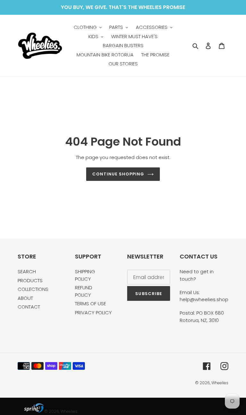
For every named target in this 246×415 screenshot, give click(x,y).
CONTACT (29, 306)
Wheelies (219, 382)
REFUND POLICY (83, 291)
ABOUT (25, 298)
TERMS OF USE (90, 303)
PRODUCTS (30, 280)
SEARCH (27, 271)
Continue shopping (118, 174)
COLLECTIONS (33, 289)
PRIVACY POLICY (93, 312)
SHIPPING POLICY (85, 275)
